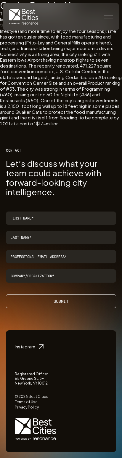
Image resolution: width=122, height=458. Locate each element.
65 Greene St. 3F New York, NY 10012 (31, 380)
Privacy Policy (27, 407)
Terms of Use (26, 402)
